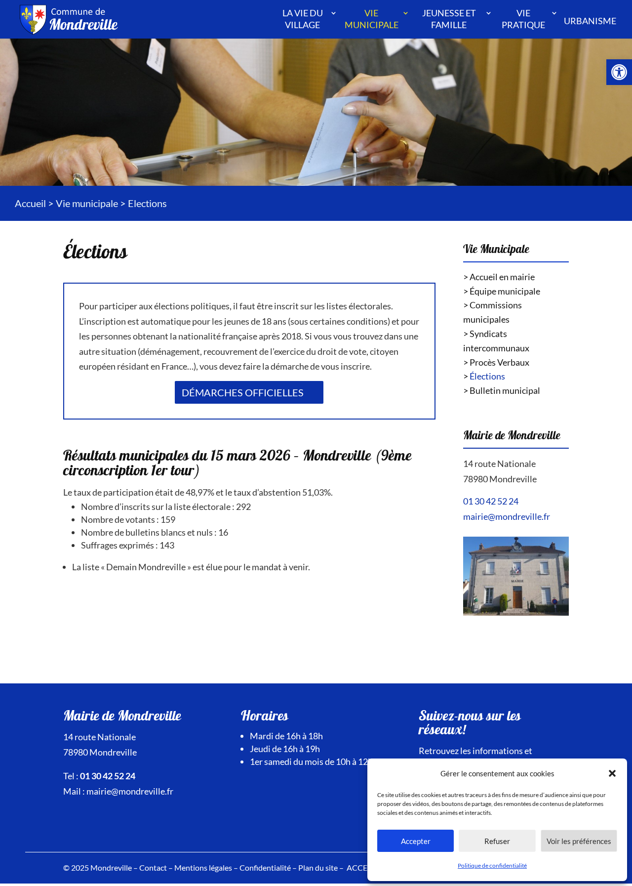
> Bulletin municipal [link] (501, 390)
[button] (612, 773)
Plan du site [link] (318, 867)
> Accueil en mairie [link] (499, 276)
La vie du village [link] (302, 18)
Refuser (497, 841)
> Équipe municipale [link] (501, 291)
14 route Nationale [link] (499, 463)
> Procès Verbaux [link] (496, 362)
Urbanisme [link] (590, 20)
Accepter (416, 841)
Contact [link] (153, 867)
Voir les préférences (579, 841)
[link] (619, 72)
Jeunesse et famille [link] (449, 18)
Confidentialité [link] (265, 867)
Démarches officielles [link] (243, 392)
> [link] (484, 376)
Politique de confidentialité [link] (492, 865)
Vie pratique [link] (523, 18)
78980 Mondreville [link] (500, 478)
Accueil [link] (30, 203)
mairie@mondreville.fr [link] (506, 516)
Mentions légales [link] (203, 867)
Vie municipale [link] (371, 18)
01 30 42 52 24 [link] (490, 501)
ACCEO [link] (360, 867)
